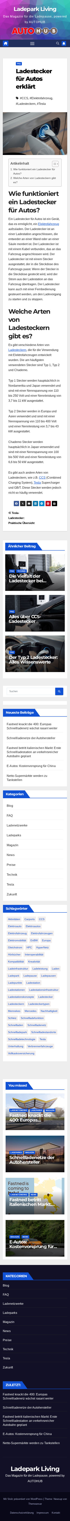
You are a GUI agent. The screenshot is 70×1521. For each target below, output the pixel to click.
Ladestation (33, 982)
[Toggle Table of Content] (53, 164)
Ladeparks (14, 835)
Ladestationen (16, 989)
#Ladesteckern (25, 103)
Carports (29, 919)
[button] (57, 43)
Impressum (43, 1512)
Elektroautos (33, 926)
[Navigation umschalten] (32, 43)
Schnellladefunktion (32, 1018)
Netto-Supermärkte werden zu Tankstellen (31, 1443)
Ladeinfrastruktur (18, 968)
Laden (55, 968)
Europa (46, 940)
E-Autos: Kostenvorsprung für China (31, 766)
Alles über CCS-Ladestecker (25, 619)
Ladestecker (45, 996)
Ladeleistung (40, 968)
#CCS (24, 98)
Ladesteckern (17, 350)
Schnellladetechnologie (21, 1039)
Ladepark (13, 975)
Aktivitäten (14, 919)
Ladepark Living (35, 9)
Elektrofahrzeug (48, 224)
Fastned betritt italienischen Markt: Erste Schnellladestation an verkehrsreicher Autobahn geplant (34, 752)
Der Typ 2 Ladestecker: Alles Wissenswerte (33, 660)
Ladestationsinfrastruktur (43, 989)
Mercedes (30, 1010)
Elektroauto (14, 926)
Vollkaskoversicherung (21, 1053)
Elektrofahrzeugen (42, 933)
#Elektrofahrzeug (41, 98)
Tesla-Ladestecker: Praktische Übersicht (21, 518)
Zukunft (12, 894)
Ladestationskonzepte (21, 996)
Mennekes (14, 1010)
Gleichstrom (15, 947)
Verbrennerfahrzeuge (40, 1046)
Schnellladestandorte (43, 1032)
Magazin (12, 845)
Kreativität (34, 961)
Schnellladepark (17, 1032)
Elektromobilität (17, 940)
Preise (11, 864)
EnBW (34, 940)
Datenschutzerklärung (22, 1512)
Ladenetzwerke (17, 825)
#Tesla (41, 103)
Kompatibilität (16, 961)
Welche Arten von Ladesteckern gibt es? (34, 180)
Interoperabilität (34, 954)
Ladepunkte (15, 982)
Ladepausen (48, 975)
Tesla (37, 482)
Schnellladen (15, 1025)
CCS (42, 477)
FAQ (19, 64)
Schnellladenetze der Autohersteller (31, 738)
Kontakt (56, 1512)
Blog (10, 805)
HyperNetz (42, 947)
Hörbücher (14, 954)
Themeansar (35, 1503)
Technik (21, 571)
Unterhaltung (15, 1046)
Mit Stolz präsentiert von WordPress (23, 1499)
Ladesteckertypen (38, 1003)
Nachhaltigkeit (49, 1010)
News (11, 855)
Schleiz (12, 1018)
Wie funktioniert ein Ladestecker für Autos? (34, 171)
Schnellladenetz (36, 1025)
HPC (29, 947)
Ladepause (30, 975)
